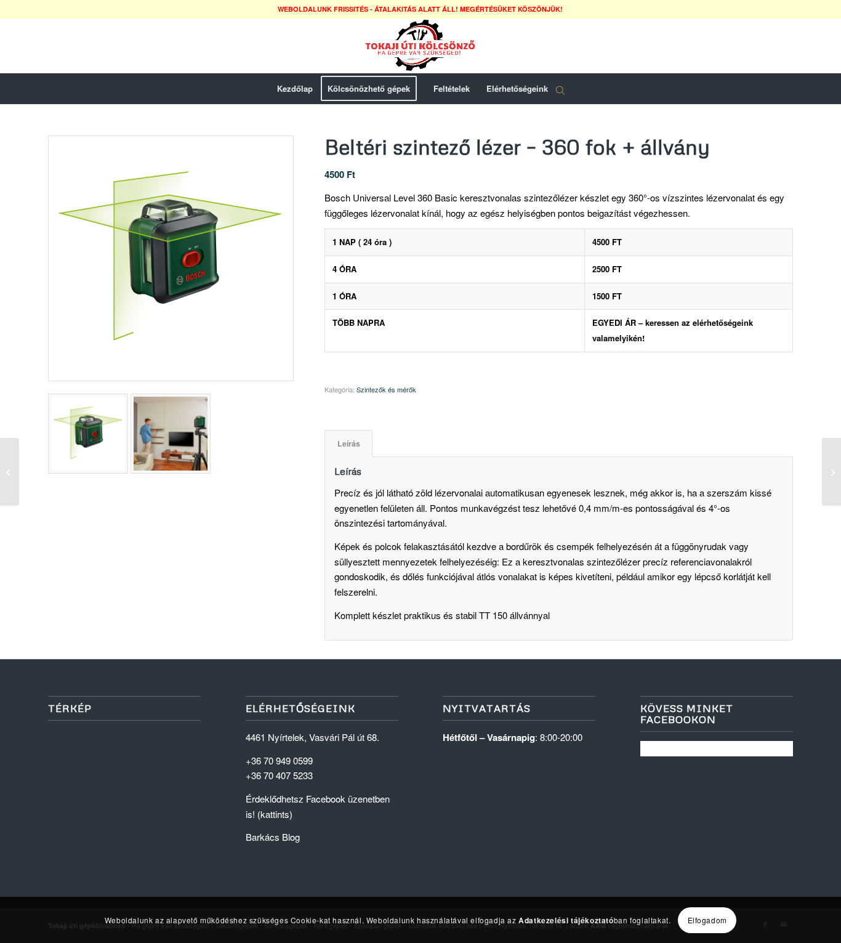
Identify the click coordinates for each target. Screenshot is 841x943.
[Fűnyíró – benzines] (831, 472)
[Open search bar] (560, 89)
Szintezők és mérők (386, 389)
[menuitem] (295, 88)
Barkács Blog (273, 836)
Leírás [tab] (348, 443)
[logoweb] (420, 45)
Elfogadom (707, 919)
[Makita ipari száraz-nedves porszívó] (9, 472)
